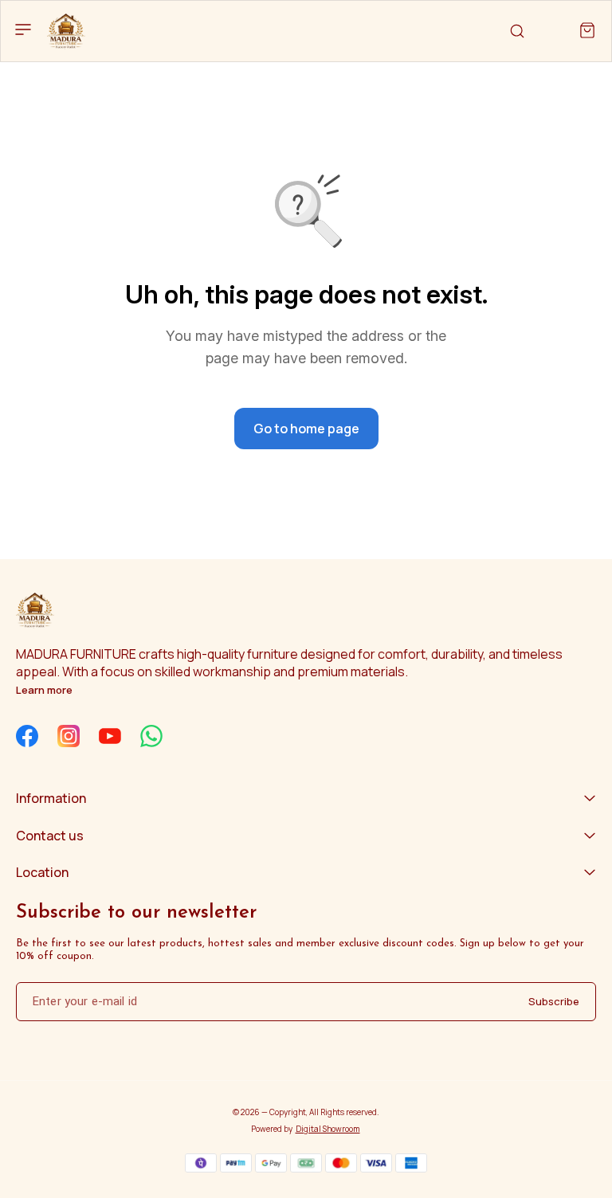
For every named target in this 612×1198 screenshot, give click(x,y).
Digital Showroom (328, 1128)
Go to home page (306, 428)
